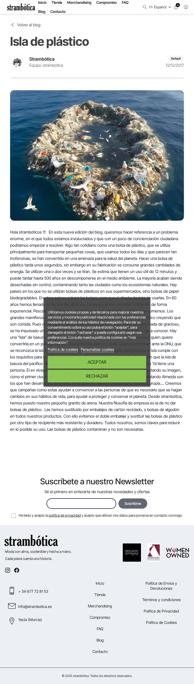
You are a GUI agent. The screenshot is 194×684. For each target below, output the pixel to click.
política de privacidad (65, 515)
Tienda (100, 594)
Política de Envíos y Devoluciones (161, 586)
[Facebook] (16, 570)
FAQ (100, 628)
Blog (41, 11)
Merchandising (100, 606)
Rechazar (97, 376)
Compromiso (100, 617)
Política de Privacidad (161, 611)
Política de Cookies (161, 622)
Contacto (57, 11)
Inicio (100, 583)
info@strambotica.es (35, 606)
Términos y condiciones (161, 599)
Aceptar (97, 362)
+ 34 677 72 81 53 (33, 591)
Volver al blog (28, 24)
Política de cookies (63, 349)
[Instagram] (7, 570)
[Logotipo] (21, 7)
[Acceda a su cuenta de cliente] (186, 7)
